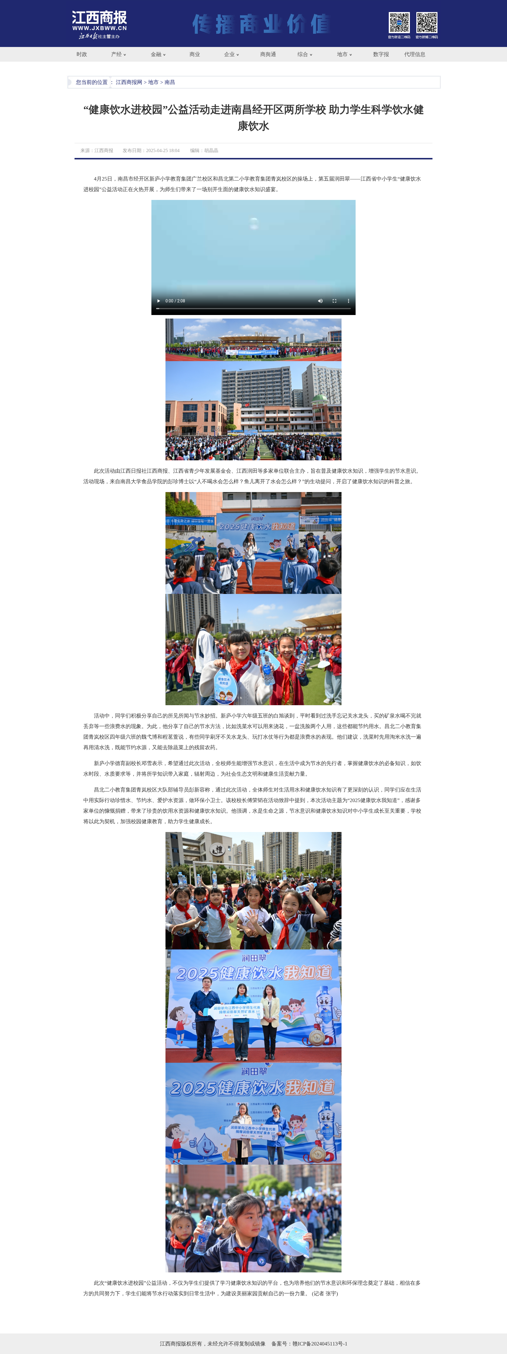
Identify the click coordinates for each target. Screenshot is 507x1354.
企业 (229, 54)
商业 (195, 54)
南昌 (170, 82)
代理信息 (414, 54)
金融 (156, 54)
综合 (303, 54)
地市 (342, 54)
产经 (116, 54)
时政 (82, 54)
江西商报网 (129, 82)
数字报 (381, 54)
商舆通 (268, 54)
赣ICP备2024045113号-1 (320, 1344)
